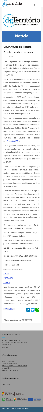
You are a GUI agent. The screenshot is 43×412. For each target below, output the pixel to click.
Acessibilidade (6, 368)
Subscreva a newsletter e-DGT (11, 370)
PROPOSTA (8, 278)
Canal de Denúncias (8, 361)
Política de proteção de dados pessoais (14, 366)
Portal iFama (6, 384)
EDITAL (6, 274)
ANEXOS (6, 283)
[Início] (12, 3)
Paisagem (9, 309)
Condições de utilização (9, 363)
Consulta (12, 141)
